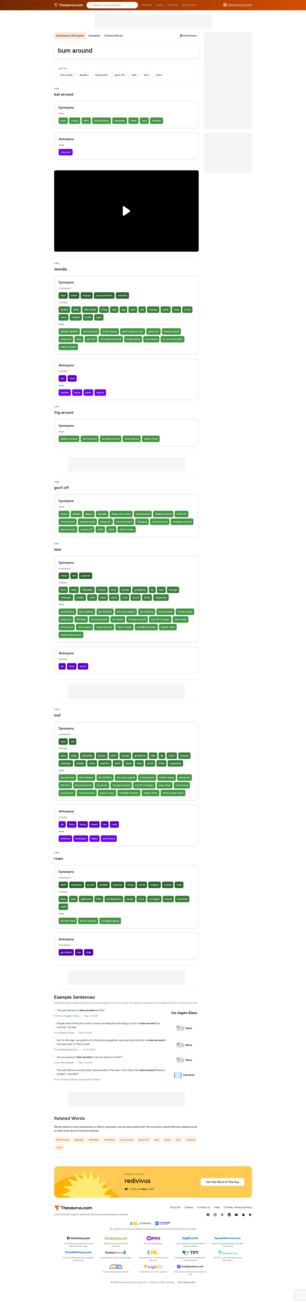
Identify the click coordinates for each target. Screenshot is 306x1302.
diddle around (69, 438)
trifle (88, 317)
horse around (124, 521)
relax (92, 597)
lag (123, 309)
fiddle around (163, 513)
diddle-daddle (69, 331)
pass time (180, 619)
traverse (182, 898)
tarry (64, 317)
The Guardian (67, 1062)
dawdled (109, 1139)
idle (114, 309)
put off (91, 339)
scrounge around (110, 339)
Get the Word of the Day (222, 1182)
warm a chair (68, 346)
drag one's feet (121, 513)
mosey (87, 295)
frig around (126, 1139)
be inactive (67, 611)
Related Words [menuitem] (114, 35)
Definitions (190, 35)
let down (117, 619)
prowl (90, 884)
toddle (76, 317)
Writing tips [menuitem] (189, 5)
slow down (84, 627)
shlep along (133, 339)
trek (179, 884)
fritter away (109, 331)
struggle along (110, 920)
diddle (76, 513)
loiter (74, 295)
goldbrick (140, 589)
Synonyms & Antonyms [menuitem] (70, 35)
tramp (167, 884)
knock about (101, 120)
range (129, 898)
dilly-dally (90, 309)
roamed (190, 1139)
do (62, 666)
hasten (65, 392)
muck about (131, 438)
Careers (188, 1207)
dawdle (79, 1139)
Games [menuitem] (160, 5)
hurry (77, 392)
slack (111, 529)
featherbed (143, 513)
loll (142, 309)
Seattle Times (67, 1032)
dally (76, 309)
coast (64, 513)
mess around (160, 521)
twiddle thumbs (146, 627)
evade (125, 589)
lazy (78, 339)
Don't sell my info (186, 1282)
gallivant (86, 898)
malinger (66, 597)
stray (130, 884)
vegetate (161, 597)
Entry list (175, 1207)
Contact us (203, 1207)
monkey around (182, 521)
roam (133, 120)
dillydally (87, 589)
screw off (86, 529)
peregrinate (113, 898)
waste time (151, 438)
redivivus (138, 1181)
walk (63, 906)
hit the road (68, 920)
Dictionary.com (237, 5)
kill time (81, 619)
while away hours (71, 634)
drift (86, 120)
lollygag (142, 521)
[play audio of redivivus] (127, 1189)
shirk (100, 529)
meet (83, 666)
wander (156, 120)
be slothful (105, 611)
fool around (90, 331)
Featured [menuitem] (147, 5)
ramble (103, 884)
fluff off (181, 513)
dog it (89, 513)
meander (119, 120)
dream (102, 589)
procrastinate (104, 295)
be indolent (86, 611)
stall (124, 597)
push (88, 392)
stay (176, 309)
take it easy (127, 529)
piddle (80, 597)
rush (72, 378)
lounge (153, 309)
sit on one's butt (172, 339)
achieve (65, 838)
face (72, 666)
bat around (62, 1139)
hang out (66, 339)
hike (98, 898)
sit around (151, 339)
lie (152, 589)
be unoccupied (126, 611)
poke (166, 309)
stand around (104, 627)
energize (80, 838)
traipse (154, 884)
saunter (122, 295)
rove (141, 898)
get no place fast (132, 331)
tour (144, 120)
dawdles (94, 1139)
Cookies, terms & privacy (238, 1207)
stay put (66, 152)
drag (104, 309)
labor (94, 838)
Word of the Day (134, 1174)
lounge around (110, 438)
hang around (171, 331)
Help (217, 1207)
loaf (132, 309)
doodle (102, 513)
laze (63, 295)
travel (168, 898)
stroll (187, 309)
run (62, 378)
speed (100, 392)
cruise (74, 120)
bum (63, 120)
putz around (68, 529)
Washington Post (69, 1049)
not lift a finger (160, 619)
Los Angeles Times (69, 1016)
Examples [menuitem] (94, 35)
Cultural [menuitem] (172, 5)
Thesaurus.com (68, 5)
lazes (167, 1139)
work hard (109, 838)
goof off (153, 331)
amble (64, 309)
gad (73, 898)
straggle (154, 898)
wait (99, 317)
